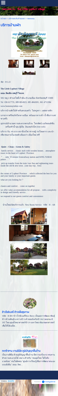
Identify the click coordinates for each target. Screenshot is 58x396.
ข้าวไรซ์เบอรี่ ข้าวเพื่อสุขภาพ (15, 312)
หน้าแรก (3, 18)
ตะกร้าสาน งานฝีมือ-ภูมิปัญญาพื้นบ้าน (21, 351)
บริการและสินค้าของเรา (16, 18)
